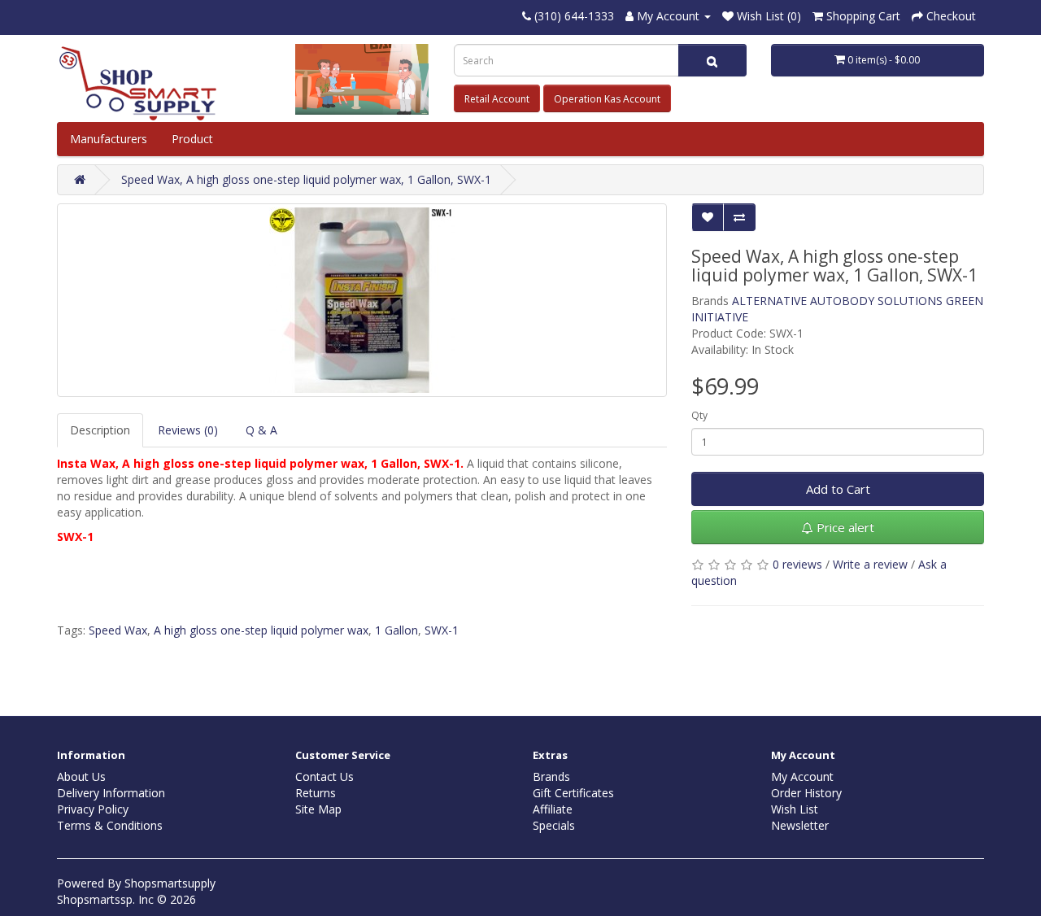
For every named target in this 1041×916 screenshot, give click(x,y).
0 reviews (797, 564)
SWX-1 (442, 630)
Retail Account (496, 99)
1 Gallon (396, 630)
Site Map (318, 809)
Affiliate (553, 809)
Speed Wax (118, 630)
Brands (551, 776)
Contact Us (324, 776)
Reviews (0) (188, 430)
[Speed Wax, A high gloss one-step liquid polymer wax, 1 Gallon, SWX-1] (362, 300)
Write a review (870, 564)
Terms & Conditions (110, 825)
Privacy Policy (92, 809)
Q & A (261, 430)
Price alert (843, 527)
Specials (554, 825)
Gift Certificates (573, 792)
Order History (806, 792)
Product (194, 138)
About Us (81, 776)
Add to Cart (838, 489)
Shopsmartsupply (170, 883)
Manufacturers (108, 138)
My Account (802, 776)
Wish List (794, 809)
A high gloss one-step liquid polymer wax (261, 630)
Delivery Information (111, 792)
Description (100, 430)
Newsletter (800, 825)
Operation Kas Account (607, 99)
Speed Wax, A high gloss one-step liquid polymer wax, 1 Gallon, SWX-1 (306, 179)
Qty (699, 415)
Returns (315, 792)
